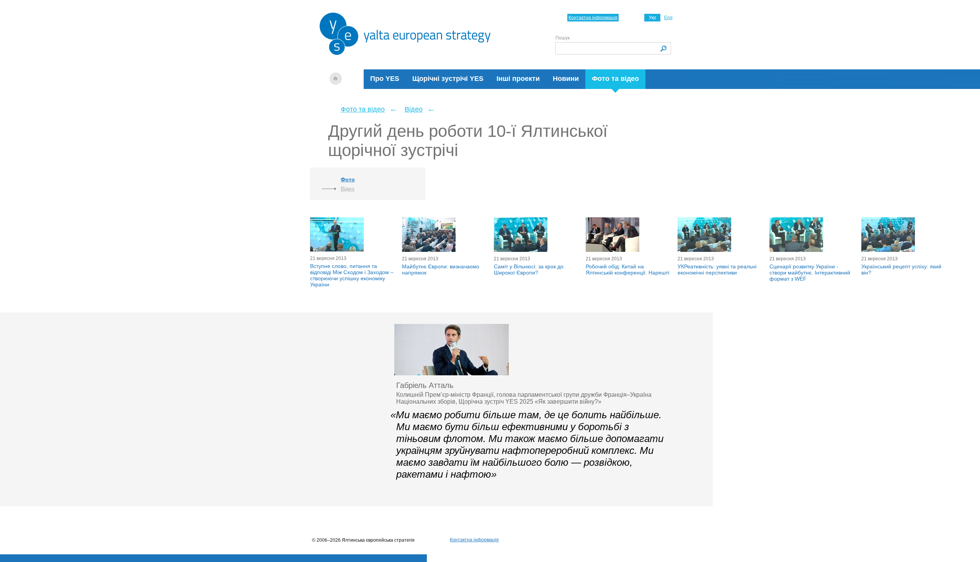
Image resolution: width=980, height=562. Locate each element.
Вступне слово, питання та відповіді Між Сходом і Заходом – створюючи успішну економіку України (352, 275)
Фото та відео (615, 78)
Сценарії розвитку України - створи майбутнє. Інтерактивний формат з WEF (809, 272)
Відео (414, 109)
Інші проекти (518, 78)
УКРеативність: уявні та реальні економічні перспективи (717, 269)
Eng (668, 17)
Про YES (384, 78)
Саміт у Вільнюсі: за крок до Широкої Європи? (529, 269)
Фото (348, 179)
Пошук (562, 38)
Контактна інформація (592, 17)
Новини (566, 78)
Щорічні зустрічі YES (447, 78)
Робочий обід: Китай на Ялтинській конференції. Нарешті (627, 269)
